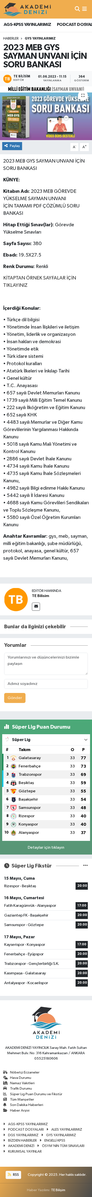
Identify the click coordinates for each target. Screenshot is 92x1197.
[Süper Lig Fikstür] (85, 866)
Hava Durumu (20, 1078)
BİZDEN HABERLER (22, 1140)
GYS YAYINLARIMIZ (40, 38)
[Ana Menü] (84, 9)
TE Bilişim (58, 1190)
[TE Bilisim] (16, 599)
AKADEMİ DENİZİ (21, 1146)
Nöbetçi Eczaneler (24, 1072)
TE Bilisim (40, 596)
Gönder (15, 698)
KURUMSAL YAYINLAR (25, 1151)
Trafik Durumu (21, 1088)
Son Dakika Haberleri (26, 1105)
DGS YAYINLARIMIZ (23, 1135)
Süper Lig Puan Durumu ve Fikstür (36, 1094)
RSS (15, 1174)
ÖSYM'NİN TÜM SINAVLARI (63, 1146)
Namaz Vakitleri (22, 1083)
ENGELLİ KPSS (54, 1140)
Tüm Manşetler (22, 1099)
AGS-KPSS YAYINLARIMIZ (27, 24)
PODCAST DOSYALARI (26, 1129)
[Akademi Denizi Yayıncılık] (27, 9)
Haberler (11, 38)
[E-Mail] (36, 607)
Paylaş (15, 146)
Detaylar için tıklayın (46, 848)
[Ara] (77, 9)
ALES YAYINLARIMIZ (66, 1129)
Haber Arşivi (19, 1110)
